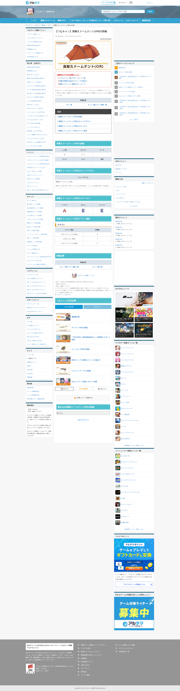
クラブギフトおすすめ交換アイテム (37, 116)
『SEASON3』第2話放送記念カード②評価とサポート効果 (135, 77)
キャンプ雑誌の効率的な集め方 (36, 89)
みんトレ (123, 378)
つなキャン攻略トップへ (86, 275)
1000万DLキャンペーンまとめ (36, 167)
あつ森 (122, 498)
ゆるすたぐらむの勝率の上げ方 (36, 142)
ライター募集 (85, 675)
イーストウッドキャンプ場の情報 (37, 234)
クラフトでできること (33, 329)
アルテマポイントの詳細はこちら (134, 584)
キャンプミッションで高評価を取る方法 (39, 256)
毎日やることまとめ (33, 74)
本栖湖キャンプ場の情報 (34, 241)
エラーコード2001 (120, 186)
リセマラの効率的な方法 (34, 41)
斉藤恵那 (29, 377)
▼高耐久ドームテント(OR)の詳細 (69, 117)
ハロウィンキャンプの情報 (35, 219)
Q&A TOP (118, 165)
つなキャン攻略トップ (33, 34)
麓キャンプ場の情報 (33, 238)
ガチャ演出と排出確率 (33, 123)
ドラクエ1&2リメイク (127, 474)
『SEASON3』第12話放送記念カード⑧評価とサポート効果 (135, 101)
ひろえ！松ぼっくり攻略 (34, 171)
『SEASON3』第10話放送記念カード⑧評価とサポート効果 (135, 113)
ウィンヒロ (124, 390)
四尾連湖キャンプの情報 (34, 211)
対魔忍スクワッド (126, 366)
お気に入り (103, 389)
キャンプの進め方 (90, 20)
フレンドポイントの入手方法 (35, 112)
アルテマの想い (86, 648)
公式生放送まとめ (32, 56)
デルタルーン (124, 516)
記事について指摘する (85, 398)
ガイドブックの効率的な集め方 (36, 86)
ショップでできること (33, 127)
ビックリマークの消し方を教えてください (128, 201)
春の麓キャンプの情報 (33, 204)
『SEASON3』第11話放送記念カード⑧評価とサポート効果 (135, 107)
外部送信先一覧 (124, 651)
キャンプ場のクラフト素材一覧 (36, 344)
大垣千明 (29, 369)
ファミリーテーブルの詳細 (127, 91)
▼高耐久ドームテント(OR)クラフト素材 (72, 131)
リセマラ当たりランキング (35, 38)
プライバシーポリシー (126, 648)
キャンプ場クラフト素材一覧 (97, 105)
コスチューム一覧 (65, 78)
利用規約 (84, 658)
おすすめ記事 (69, 307)
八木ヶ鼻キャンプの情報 (34, 215)
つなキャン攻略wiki (44, 11)
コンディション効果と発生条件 (36, 264)
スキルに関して (120, 198)
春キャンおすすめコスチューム (36, 289)
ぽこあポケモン (125, 456)
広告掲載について (87, 662)
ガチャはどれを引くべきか (35, 119)
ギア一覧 (69, 105)
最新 (143, 183)
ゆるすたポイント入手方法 (35, 108)
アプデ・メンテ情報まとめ (35, 53)
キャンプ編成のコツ (33, 253)
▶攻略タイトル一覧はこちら (134, 445)
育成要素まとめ (31, 49)
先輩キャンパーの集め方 (34, 82)
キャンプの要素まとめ (33, 249)
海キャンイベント (32, 186)
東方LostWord (125, 439)
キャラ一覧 (30, 354)
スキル (117, 190)
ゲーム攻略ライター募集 (127, 645)
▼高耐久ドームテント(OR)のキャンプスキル (73, 121)
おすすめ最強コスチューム (35, 278)
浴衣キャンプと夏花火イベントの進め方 (131, 87)
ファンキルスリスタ (127, 360)
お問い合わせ (85, 665)
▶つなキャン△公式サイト (63, 294)
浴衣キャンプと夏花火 (33, 179)
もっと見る (134, 119)
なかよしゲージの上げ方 (34, 260)
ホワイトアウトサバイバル (129, 420)
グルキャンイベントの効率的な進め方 (38, 156)
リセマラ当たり (76, 20)
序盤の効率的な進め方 (66, 81)
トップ (33, 20)
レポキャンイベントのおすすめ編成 (37, 160)
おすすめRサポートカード (35, 311)
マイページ (118, 172)
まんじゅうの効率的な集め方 (35, 97)
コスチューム (118, 20)
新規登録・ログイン (121, 169)
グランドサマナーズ (127, 433)
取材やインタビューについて (90, 651)
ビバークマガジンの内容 (34, 146)
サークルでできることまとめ (35, 138)
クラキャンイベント (33, 182)
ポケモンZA (124, 486)
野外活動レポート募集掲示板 (35, 399)
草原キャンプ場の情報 (33, 223)
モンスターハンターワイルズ (130, 492)
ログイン (150, 3)
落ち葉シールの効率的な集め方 (36, 93)
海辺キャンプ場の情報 (33, 227)
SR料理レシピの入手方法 (34, 131)
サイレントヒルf (125, 504)
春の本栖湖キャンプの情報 (35, 208)
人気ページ (97, 307)
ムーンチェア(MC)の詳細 (126, 82)
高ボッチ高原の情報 (33, 230)
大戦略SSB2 (124, 522)
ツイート (65, 389)
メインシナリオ (120, 194)
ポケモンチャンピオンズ (128, 462)
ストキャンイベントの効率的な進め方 (38, 164)
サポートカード (132, 20)
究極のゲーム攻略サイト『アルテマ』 (93, 645)
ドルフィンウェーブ (127, 354)
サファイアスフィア (127, 348)
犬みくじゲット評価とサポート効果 (129, 96)
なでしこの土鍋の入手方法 (35, 333)
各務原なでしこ (31, 362)
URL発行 (85, 389)
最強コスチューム (48, 20)
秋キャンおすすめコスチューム (36, 282)
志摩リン (29, 366)
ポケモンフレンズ (126, 408)
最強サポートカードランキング (36, 307)
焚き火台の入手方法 (33, 336)
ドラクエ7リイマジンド (128, 480)
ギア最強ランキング (33, 325)
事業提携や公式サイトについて (91, 655)
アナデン (123, 384)
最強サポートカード (78, 84)
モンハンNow (124, 402)
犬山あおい (30, 373)
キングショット (125, 396)
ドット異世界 (124, 414)
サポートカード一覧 (78, 78)
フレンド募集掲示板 (33, 391)
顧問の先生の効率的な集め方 (35, 78)
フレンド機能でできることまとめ (37, 134)
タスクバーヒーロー (127, 468)
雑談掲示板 (146, 20)
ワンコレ (123, 426)
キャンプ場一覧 (104, 20)
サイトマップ (85, 668)
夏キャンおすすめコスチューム (36, 286)
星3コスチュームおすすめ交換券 (37, 293)
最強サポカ (62, 20)
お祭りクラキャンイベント (35, 175)
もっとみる (133, 206)
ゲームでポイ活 (107, 3)
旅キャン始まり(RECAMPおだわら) (37, 190)
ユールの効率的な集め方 (34, 101)
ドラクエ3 (123, 510)
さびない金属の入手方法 (34, 340)
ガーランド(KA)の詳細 (125, 72)
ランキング (149, 183)
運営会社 (84, 672)
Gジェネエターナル (126, 372)
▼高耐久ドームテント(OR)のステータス (72, 126)
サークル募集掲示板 (33, 395)
